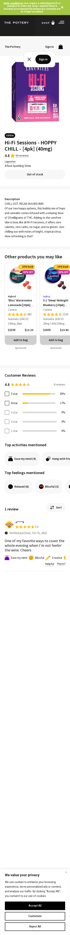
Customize (35, 916)
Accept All (35, 906)
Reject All (35, 927)
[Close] (66, 872)
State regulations (13, 3)
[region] (35, 902)
